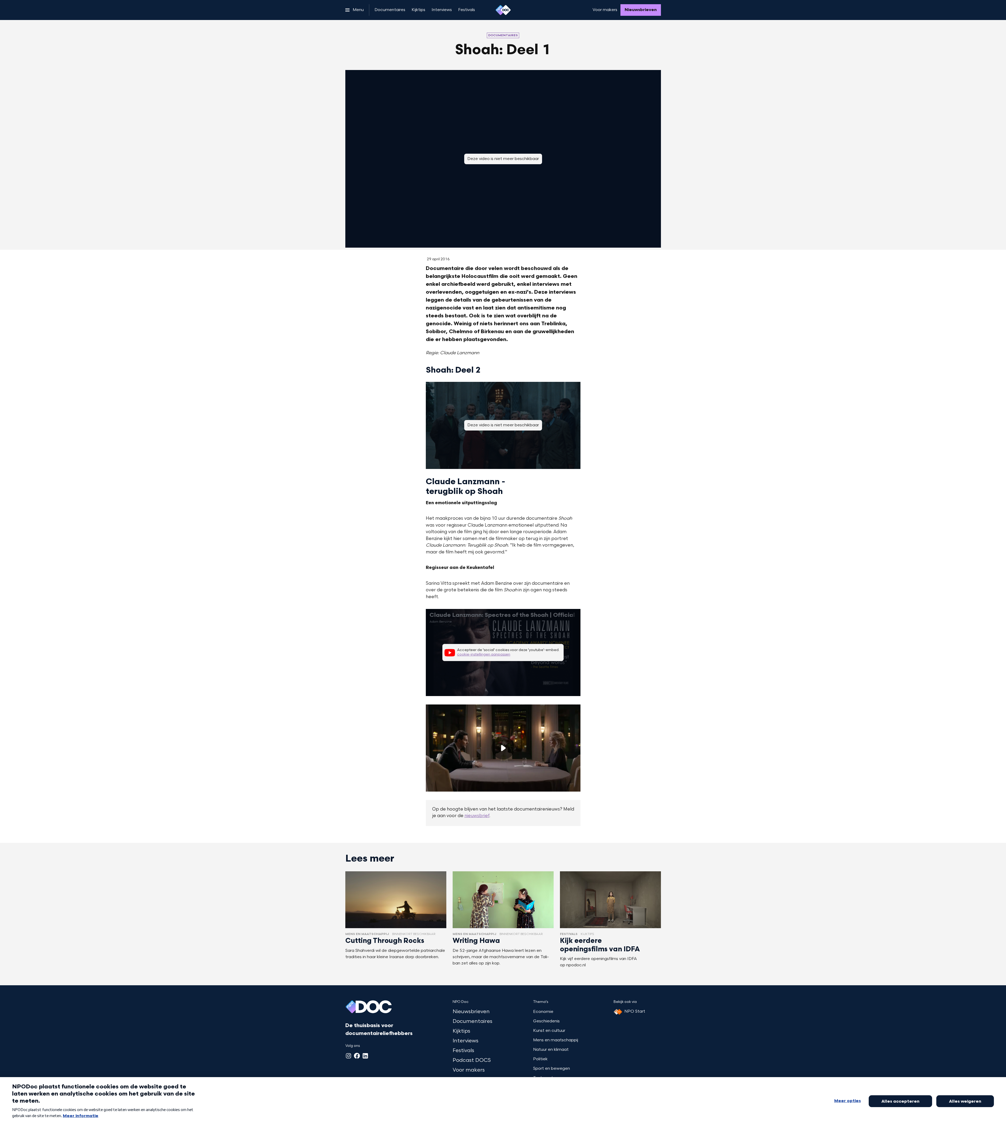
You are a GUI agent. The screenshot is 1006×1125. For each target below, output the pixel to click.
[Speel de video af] (503, 747)
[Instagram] (348, 1056)
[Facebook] (357, 1056)
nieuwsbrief (476, 816)
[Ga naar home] (503, 10)
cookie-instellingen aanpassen (483, 654)
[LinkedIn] (365, 1056)
